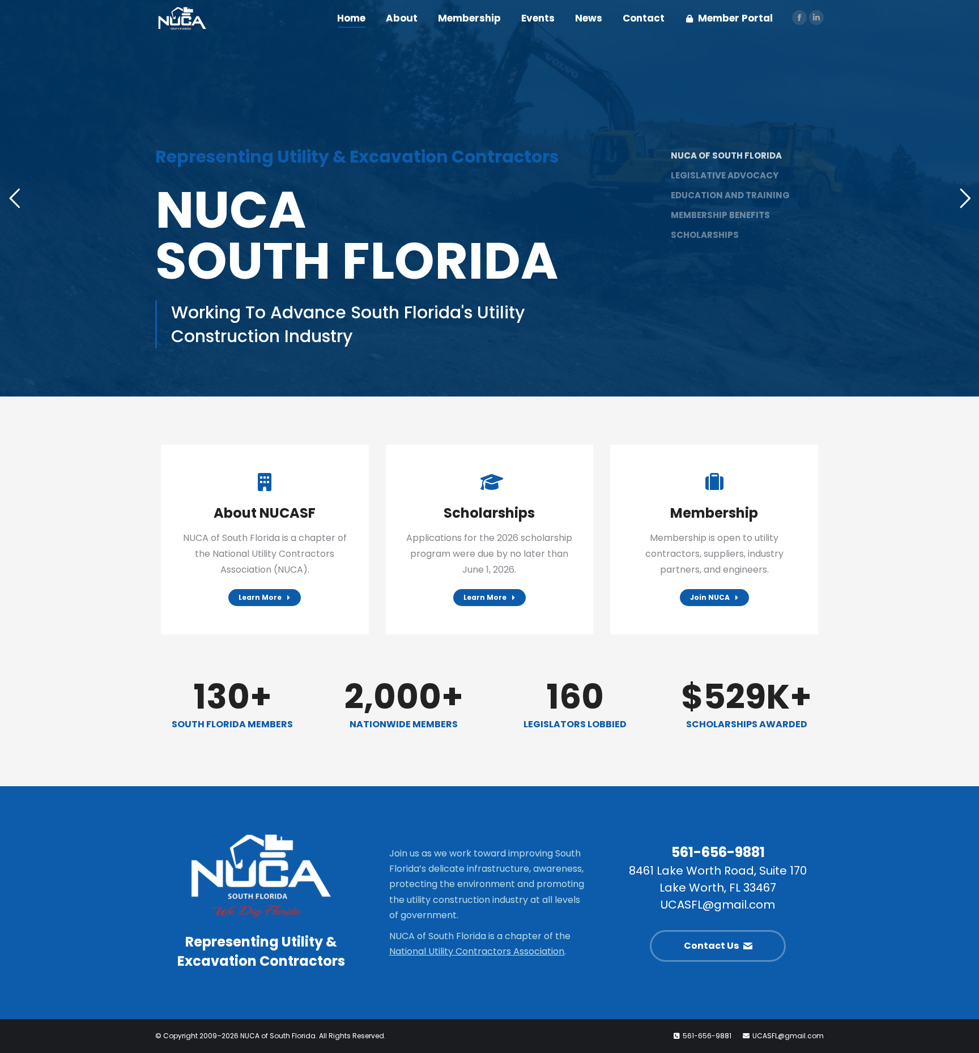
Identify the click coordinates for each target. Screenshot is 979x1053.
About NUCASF (265, 513)
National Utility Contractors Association (476, 951)
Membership (714, 513)
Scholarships (489, 513)
